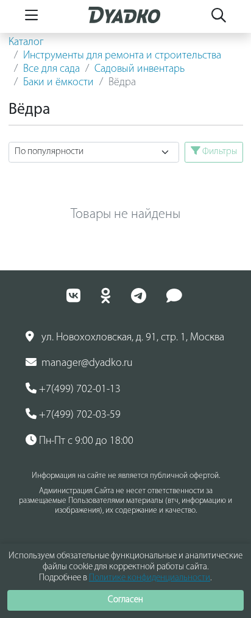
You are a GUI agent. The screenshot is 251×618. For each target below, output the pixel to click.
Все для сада (51, 69)
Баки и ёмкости (58, 82)
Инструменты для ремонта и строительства (122, 56)
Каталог (26, 42)
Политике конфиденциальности (149, 578)
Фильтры (218, 151)
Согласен (125, 600)
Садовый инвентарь (139, 69)
